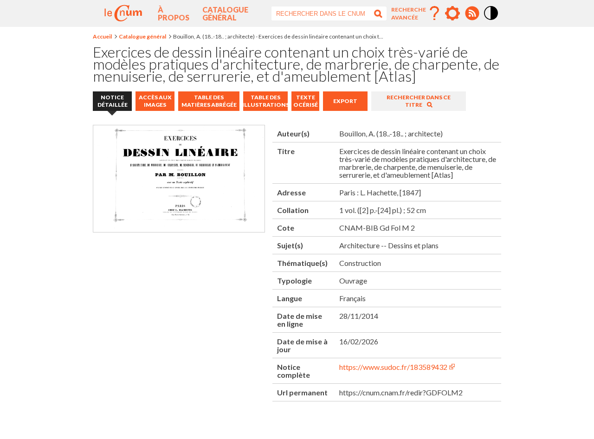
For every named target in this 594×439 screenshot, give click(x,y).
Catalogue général (225, 13)
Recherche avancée (408, 13)
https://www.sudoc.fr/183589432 (393, 366)
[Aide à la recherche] (434, 13)
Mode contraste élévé (491, 20)
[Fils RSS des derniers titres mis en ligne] (472, 13)
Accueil (102, 36)
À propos (173, 13)
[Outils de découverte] (452, 13)
